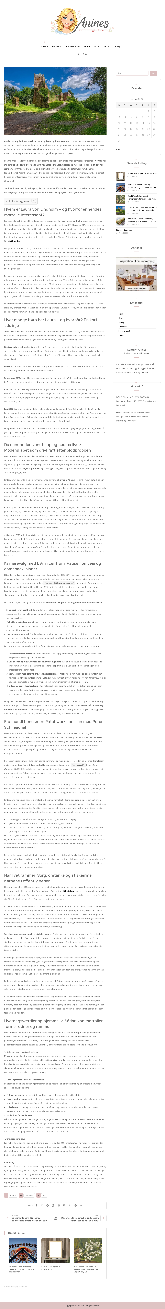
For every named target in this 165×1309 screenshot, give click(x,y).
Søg (153, 73)
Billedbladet (69, 891)
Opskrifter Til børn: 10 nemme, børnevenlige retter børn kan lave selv (142, 221)
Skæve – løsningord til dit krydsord (142, 173)
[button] (36, 1205)
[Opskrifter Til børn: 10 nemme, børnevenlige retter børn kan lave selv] (120, 221)
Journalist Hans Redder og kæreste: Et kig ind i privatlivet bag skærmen (142, 187)
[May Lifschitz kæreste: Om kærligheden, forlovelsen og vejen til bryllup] (120, 199)
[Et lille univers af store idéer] (82, 21)
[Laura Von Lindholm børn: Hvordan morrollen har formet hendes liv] (120, 210)
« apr (118, 149)
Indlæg (121, 322)
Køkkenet (123, 326)
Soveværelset (124, 331)
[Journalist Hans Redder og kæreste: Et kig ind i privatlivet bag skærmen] (120, 187)
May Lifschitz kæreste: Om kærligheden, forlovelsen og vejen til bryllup (142, 199)
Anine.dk (13, 1195)
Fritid (44, 1195)
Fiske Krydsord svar (124, 230)
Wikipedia (15, 241)
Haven (121, 318)
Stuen (121, 335)
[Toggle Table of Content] (32, 201)
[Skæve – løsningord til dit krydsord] (120, 176)
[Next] (101, 1233)
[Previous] (97, 1233)
